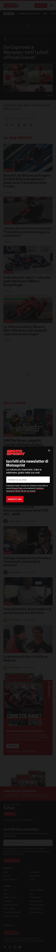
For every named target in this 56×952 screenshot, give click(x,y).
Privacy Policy (17, 488)
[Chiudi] (49, 450)
